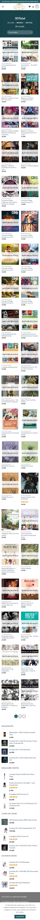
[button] (3, 6)
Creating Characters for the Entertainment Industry (29, 335)
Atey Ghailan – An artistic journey (29, 66)
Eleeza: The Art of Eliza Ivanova (28, 401)
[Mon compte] (33, 6)
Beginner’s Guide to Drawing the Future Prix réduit (29, 132)
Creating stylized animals (9, 367)
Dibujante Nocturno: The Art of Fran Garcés (29, 368)
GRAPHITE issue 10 (8, 466)
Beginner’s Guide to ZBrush (29, 166)
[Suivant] (24, 716)
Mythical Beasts (26, 568)
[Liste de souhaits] (30, 6)
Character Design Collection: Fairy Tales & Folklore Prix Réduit (9, 202)
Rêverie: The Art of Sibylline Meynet (27, 604)
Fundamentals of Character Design (10, 434)
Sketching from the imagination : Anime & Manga (28, 670)
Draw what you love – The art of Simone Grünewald (10, 401)
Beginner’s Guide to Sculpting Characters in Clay (9, 167)
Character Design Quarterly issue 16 (7, 236)
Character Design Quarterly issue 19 (7, 269)
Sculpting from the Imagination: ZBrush (8, 637)
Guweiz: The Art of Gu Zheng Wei (28, 498)
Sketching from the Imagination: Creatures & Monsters (10, 705)
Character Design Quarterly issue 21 (7, 302)
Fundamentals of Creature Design (29, 434)
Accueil (10, 23)
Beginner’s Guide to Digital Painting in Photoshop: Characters (10, 132)
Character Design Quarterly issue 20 (27, 269)
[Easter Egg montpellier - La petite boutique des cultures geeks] (19, 6)
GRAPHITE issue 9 (7, 497)
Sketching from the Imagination (8, 670)
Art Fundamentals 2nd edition (9, 66)
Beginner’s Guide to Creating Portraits (27, 99)
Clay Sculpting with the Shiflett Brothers (9, 335)
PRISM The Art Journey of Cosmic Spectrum (10, 604)
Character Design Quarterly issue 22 (27, 302)
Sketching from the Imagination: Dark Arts (28, 704)
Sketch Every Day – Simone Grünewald (29, 637)
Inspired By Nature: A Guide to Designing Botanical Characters (8, 570)
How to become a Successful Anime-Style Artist (28, 535)
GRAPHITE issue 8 (27, 466)
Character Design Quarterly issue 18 (27, 236)
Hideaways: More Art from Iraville (10, 534)
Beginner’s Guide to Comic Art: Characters (10, 99)
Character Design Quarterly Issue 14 (27, 201)
